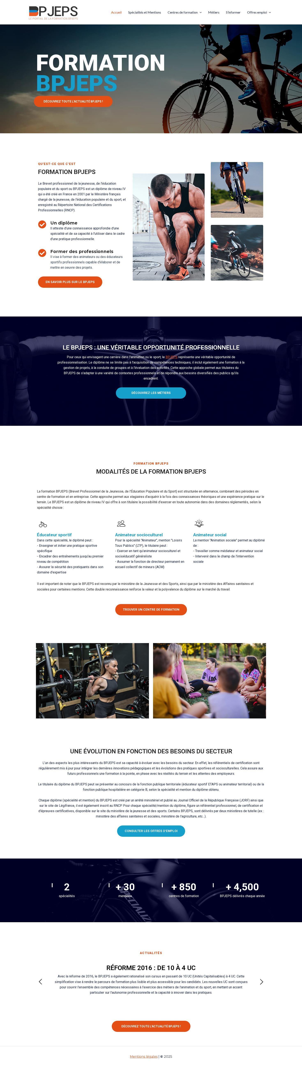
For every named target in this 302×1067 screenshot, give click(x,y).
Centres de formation (183, 12)
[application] (200, 12)
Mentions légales (144, 1057)
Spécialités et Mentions (144, 12)
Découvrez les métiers (151, 393)
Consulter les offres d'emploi (151, 831)
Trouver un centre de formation (151, 609)
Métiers (213, 12)
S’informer (233, 12)
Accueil (116, 12)
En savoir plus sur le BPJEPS (70, 282)
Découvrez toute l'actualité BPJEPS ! (73, 101)
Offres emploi (257, 12)
